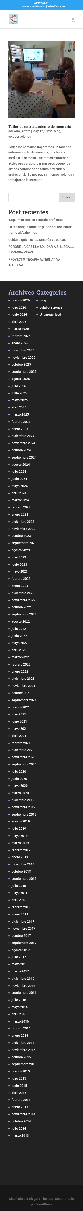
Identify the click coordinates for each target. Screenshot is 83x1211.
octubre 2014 (21, 1121)
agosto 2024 (21, 464)
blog (57, 131)
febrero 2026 (21, 336)
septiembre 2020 (24, 764)
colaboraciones (19, 136)
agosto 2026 (21, 300)
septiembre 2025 (24, 371)
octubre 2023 (21, 536)
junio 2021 (19, 721)
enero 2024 (20, 514)
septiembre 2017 (24, 943)
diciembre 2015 (23, 1043)
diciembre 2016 (23, 978)
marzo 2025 (20, 414)
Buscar (67, 197)
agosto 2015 (21, 1071)
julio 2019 (19, 828)
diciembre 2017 (23, 921)
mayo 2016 (20, 1007)
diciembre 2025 (23, 350)
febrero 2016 (21, 1028)
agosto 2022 (21, 621)
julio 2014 (19, 1128)
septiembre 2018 (24, 878)
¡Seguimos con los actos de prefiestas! (36, 220)
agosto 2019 (21, 821)
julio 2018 (19, 886)
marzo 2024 (20, 500)
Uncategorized (50, 314)
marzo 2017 (20, 971)
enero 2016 (20, 1035)
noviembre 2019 (23, 807)
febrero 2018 (21, 907)
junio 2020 (19, 779)
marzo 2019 (20, 843)
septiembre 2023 (24, 543)
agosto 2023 (21, 550)
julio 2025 (19, 386)
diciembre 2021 (23, 678)
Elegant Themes (41, 1199)
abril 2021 (19, 736)
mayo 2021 (20, 728)
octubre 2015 (21, 1057)
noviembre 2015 (23, 1050)
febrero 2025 (21, 422)
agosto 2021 (21, 707)
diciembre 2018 (23, 864)
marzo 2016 (20, 1021)
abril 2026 (19, 322)
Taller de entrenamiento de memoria (39, 126)
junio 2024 (19, 479)
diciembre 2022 (23, 593)
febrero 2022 (21, 664)
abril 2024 (19, 493)
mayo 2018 (20, 893)
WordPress (44, 1204)
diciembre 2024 (23, 436)
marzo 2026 (20, 329)
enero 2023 (20, 586)
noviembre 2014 (23, 1114)
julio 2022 (19, 629)
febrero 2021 (21, 743)
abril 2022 (19, 650)
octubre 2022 (21, 607)
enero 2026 (20, 343)
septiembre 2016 (24, 992)
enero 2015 (20, 1107)
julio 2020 (19, 771)
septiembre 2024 (24, 457)
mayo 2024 (20, 486)
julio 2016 (19, 1000)
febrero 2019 (21, 850)
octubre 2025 (21, 364)
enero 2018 (20, 914)
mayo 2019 (20, 836)
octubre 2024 (21, 450)
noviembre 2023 (23, 529)
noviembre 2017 (23, 928)
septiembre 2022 (24, 614)
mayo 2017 (20, 964)
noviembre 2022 (23, 600)
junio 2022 (19, 636)
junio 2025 (19, 393)
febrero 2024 (21, 507)
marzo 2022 (20, 657)
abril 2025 (19, 407)
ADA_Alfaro (22, 131)
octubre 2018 (21, 871)
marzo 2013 (20, 1135)
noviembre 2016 (23, 986)
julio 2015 (19, 1078)
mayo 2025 (20, 400)
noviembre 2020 (23, 757)
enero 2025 (20, 429)
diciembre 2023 (23, 521)
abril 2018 (19, 900)
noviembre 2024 (23, 443)
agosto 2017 (21, 950)
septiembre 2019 (24, 814)
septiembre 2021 (24, 700)
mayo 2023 (20, 571)
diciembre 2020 (23, 750)
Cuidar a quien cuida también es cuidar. (37, 240)
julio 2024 (19, 471)
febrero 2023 (21, 578)
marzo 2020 (20, 793)
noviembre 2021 (23, 686)
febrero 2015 (21, 1100)
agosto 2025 (21, 379)
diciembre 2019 (23, 800)
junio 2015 (19, 1085)
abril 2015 (19, 1093)
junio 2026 (19, 314)
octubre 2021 (21, 693)
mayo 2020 (20, 785)
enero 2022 (20, 671)
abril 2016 (19, 1014)
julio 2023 (19, 557)
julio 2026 (19, 307)
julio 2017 (19, 957)
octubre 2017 (21, 935)
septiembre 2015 (24, 1064)
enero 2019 (20, 857)
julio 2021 (19, 714)
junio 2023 (19, 564)
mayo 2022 (20, 643)
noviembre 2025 (23, 357)
